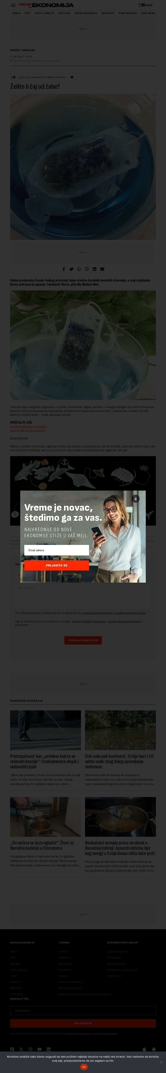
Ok (84, 1067)
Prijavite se (57, 565)
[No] (161, 1062)
